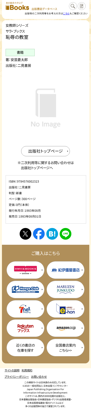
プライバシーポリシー (17, 376)
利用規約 (27, 370)
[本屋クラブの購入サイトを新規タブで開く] (25, 289)
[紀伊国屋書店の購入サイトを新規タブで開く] (65, 270)
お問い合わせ (39, 376)
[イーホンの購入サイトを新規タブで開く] (65, 309)
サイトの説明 (12, 370)
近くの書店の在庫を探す (25, 347)
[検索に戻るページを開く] (73, 6)
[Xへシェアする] (25, 234)
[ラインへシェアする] (65, 234)
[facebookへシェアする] (39, 234)
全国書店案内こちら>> (65, 347)
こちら (66, 13)
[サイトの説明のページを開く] (81, 6)
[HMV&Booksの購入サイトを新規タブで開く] (25, 270)
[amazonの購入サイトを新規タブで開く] (65, 328)
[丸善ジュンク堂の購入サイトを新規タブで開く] (65, 289)
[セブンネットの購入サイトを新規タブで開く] (25, 309)
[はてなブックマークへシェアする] (52, 234)
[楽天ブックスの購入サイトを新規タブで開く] (25, 328)
